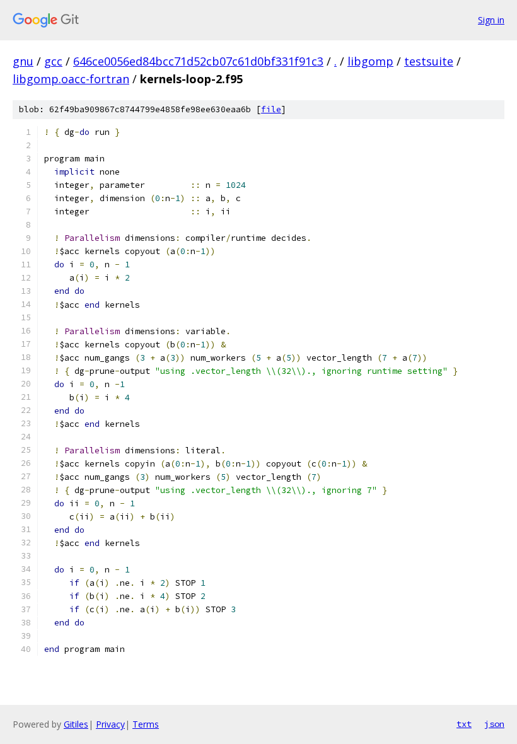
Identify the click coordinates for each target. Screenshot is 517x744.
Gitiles (76, 724)
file (271, 109)
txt (464, 723)
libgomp (370, 61)
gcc (53, 61)
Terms (145, 724)
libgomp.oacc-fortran (71, 78)
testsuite (428, 61)
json (494, 723)
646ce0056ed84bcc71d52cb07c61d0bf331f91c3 (198, 61)
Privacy (110, 724)
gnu (23, 61)
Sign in (491, 20)
